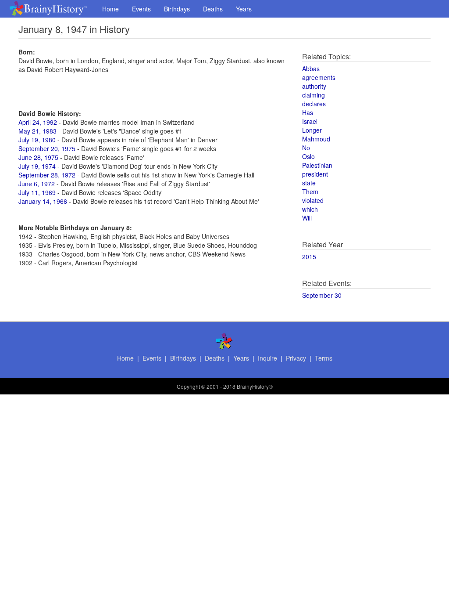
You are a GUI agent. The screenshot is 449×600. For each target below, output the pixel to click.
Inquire (267, 358)
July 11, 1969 (37, 192)
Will (307, 217)
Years (244, 8)
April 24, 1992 (37, 122)
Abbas (311, 68)
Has (307, 112)
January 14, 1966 (42, 201)
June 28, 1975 (38, 157)
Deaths (213, 8)
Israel (309, 121)
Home (110, 8)
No (306, 147)
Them (310, 191)
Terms (323, 358)
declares (314, 103)
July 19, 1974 (37, 166)
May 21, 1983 (37, 131)
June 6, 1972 (36, 183)
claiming (313, 94)
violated (313, 200)
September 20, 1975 (46, 148)
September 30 (322, 295)
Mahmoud (316, 138)
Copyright (188, 386)
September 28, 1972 (46, 174)
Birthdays (177, 8)
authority (314, 86)
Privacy (296, 358)
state (309, 182)
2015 (309, 256)
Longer (312, 130)
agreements (318, 77)
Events (141, 8)
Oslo (308, 156)
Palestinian (317, 165)
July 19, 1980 (37, 139)
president (315, 174)
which (310, 209)
